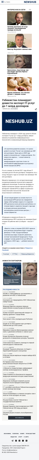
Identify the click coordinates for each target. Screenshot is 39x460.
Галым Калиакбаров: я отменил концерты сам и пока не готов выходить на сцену (19, 394)
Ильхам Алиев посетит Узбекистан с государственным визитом (15, 400)
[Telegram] (12, 441)
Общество (11, 347)
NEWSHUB (30, 2)
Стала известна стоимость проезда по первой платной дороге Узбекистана (18, 343)
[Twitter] (23, 441)
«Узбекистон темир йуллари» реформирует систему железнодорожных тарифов (17, 369)
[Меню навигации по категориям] (2, 2)
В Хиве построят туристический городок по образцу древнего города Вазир (17, 313)
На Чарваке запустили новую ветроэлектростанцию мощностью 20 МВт (17, 362)
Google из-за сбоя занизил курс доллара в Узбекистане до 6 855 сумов (17, 324)
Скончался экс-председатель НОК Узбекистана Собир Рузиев (19, 301)
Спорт (10, 298)
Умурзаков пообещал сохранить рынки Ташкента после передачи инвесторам (16, 381)
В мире (10, 353)
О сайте (26, 437)
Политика (11, 304)
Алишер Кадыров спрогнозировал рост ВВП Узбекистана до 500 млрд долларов (18, 407)
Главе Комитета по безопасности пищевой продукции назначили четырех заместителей (18, 375)
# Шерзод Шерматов (27, 254)
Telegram (27, 248)
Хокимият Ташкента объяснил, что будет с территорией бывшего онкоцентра (17, 350)
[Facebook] (19, 441)
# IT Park (15, 254)
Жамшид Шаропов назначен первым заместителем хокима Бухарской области (17, 307)
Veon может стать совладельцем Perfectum (18, 319)
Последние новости (11, 289)
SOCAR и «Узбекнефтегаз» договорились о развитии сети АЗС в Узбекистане (17, 294)
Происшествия (30, 433)
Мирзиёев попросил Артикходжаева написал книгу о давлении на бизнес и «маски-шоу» (18, 331)
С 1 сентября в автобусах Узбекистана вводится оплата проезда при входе (19, 388)
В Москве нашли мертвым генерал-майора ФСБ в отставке (19, 356)
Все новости (19, 417)
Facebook (5, 250)
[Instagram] (16, 441)
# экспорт (6, 254)
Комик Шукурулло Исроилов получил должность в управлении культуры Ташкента (18, 337)
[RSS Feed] (26, 441)
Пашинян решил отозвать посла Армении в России (17, 413)
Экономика (12, 291)
